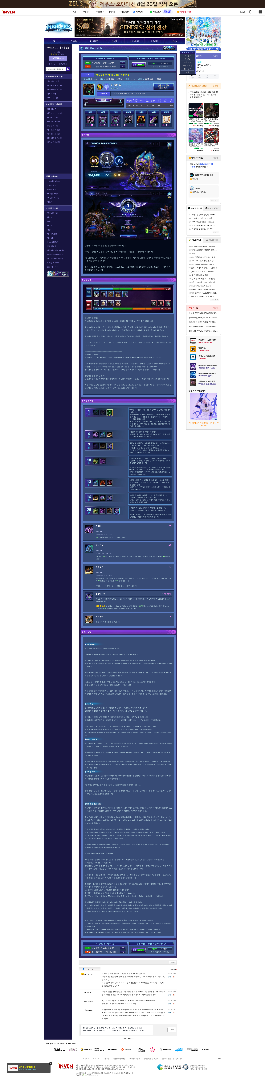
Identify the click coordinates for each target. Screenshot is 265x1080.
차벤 (49, 221)
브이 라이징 (51, 246)
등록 (171, 1029)
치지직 (49, 217)
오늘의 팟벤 (51, 189)
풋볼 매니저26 (52, 267)
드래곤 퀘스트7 (53, 263)
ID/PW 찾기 (63, 64)
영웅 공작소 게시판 (54, 138)
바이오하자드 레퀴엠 (55, 258)
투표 (123, 62)
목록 (173, 962)
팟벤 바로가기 (52, 213)
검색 (68, 69)
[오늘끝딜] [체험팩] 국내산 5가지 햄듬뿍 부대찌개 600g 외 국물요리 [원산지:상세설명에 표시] (204, 317)
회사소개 (86, 1059)
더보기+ (216, 56)
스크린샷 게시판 (53, 121)
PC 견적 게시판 (53, 198)
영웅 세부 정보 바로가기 (163, 86)
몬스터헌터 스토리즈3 (55, 254)
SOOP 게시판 (52, 98)
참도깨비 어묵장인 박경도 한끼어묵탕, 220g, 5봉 (204, 322)
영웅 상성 (187, 62)
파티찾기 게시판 (53, 134)
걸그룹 (49, 225)
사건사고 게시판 (53, 142)
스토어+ (216, 86)
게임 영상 (51, 238)
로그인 (242, 12)
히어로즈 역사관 (53, 130)
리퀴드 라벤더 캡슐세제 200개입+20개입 (204, 313)
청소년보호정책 (134, 1059)
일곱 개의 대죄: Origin (55, 250)
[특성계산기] (94, 41)
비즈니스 (96, 1059)
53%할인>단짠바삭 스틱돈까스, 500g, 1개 (204, 331)
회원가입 (52, 64)
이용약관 (106, 1059)
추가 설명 (187, 69)
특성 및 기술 (187, 66)
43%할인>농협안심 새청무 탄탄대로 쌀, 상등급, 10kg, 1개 (204, 327)
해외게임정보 (52, 234)
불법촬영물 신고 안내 (151, 1059)
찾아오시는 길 (166, 1059)
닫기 (50, 1063)
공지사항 (178, 1059)
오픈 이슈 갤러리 (53, 181)
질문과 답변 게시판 (54, 113)
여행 (49, 230)
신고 (174, 977)
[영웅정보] (74, 41)
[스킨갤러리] (134, 41)
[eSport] (175, 41)
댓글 (187, 72)
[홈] (54, 41)
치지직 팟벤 (51, 94)
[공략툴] (114, 41)
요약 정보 (187, 56)
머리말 (187, 59)
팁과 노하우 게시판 (54, 89)
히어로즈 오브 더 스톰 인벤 (58, 47)
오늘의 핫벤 (51, 185)
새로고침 (213, 200)
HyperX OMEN (52, 242)
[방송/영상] (154, 41)
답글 (169, 977)
